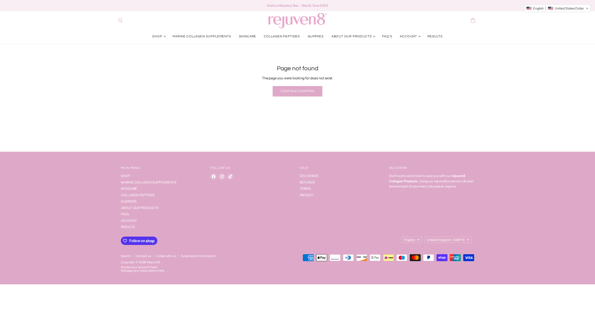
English (409, 240)
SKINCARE (247, 36)
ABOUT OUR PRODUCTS (352, 36)
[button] (557, 8)
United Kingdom (446, 240)
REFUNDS (307, 182)
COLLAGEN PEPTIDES (282, 36)
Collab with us (166, 256)
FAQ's (387, 36)
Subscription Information (198, 256)
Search (126, 256)
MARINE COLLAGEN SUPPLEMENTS (201, 36)
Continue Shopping (297, 91)
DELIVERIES (309, 176)
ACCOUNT (409, 36)
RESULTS (435, 36)
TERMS (305, 188)
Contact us (143, 256)
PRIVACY (306, 195)
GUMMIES (316, 36)
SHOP (157, 36)
